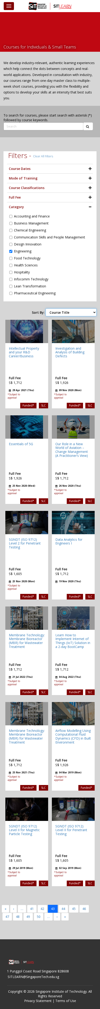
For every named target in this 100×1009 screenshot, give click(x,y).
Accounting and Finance (32, 216)
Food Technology (27, 258)
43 (53, 908)
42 (42, 908)
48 (18, 916)
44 (63, 908)
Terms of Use (65, 1001)
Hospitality (22, 272)
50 (38, 916)
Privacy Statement (38, 1001)
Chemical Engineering (30, 230)
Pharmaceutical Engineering (35, 293)
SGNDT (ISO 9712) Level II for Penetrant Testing (71, 830)
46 (84, 908)
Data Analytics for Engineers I (68, 541)
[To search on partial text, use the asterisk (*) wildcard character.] (88, 126)
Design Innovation (27, 244)
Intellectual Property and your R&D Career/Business (24, 352)
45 (74, 908)
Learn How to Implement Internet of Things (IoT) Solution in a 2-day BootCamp (72, 641)
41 (32, 908)
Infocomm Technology (31, 279)
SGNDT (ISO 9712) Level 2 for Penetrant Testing (25, 543)
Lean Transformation (30, 286)
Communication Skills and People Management (49, 237)
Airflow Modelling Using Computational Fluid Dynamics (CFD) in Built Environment (73, 736)
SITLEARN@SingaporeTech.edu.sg (33, 977)
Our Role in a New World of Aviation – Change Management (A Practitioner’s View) (71, 450)
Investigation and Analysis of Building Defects (69, 352)
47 (7, 916)
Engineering (22, 251)
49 (28, 916)
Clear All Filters (43, 156)
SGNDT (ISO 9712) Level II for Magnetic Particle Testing (24, 830)
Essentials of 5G (21, 444)
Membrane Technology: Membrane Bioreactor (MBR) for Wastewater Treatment (27, 641)
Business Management (31, 223)
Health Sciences (26, 265)
